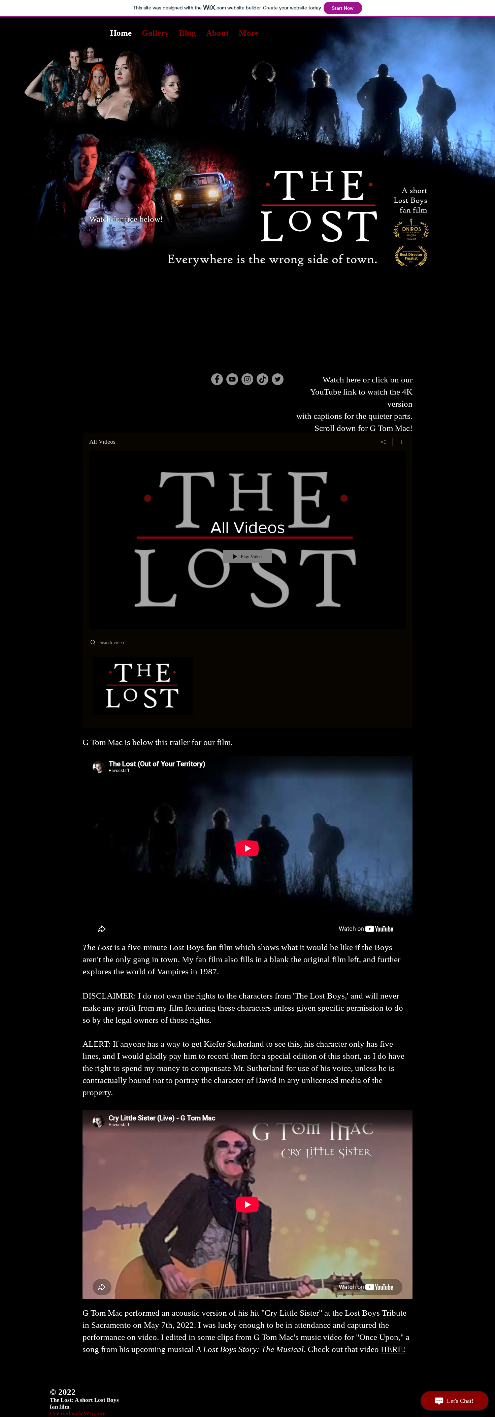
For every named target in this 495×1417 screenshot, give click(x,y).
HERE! (393, 1349)
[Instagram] (247, 379)
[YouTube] (232, 379)
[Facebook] (217, 379)
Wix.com (95, 1413)
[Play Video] (143, 686)
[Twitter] (278, 379)
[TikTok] (262, 379)
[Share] (383, 442)
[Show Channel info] (399, 442)
